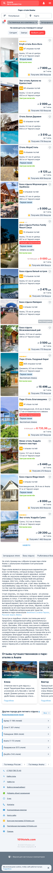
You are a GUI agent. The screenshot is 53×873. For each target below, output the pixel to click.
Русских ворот (8, 615)
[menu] (50, 3)
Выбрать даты (37, 33)
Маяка (18, 615)
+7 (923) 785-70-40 (13, 770)
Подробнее (9, 700)
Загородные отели (11, 556)
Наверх (26, 545)
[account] (44, 3)
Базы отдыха (28, 556)
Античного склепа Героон (38, 612)
